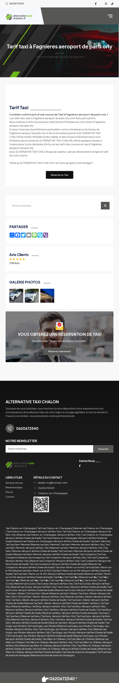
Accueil (59, 53)
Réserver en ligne (14, 487)
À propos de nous (14, 482)
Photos (9, 492)
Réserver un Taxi (59, 174)
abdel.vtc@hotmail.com (52, 482)
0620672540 (46, 488)
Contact (10, 496)
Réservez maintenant (59, 351)
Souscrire (103, 448)
